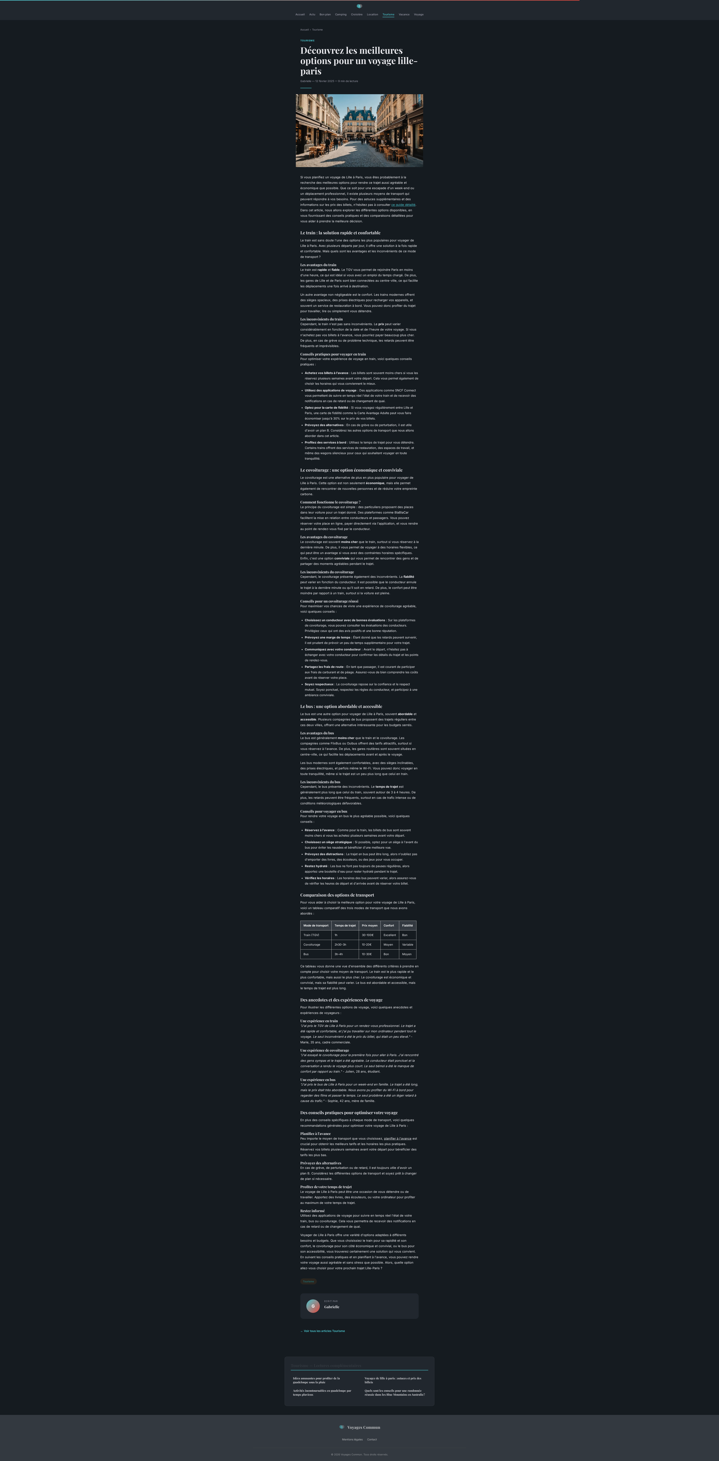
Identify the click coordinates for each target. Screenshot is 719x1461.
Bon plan (325, 14)
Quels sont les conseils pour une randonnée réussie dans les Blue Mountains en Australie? (395, 1392)
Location (372, 14)
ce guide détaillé (403, 205)
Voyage (419, 14)
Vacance (404, 14)
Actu (312, 14)
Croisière (356, 14)
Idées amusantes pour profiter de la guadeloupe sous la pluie (316, 1380)
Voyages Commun (364, 1427)
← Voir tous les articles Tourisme (322, 1331)
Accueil (300, 14)
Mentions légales (352, 1439)
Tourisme (388, 14)
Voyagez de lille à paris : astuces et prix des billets (393, 1380)
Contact (372, 1439)
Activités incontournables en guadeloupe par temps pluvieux (322, 1392)
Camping (341, 14)
